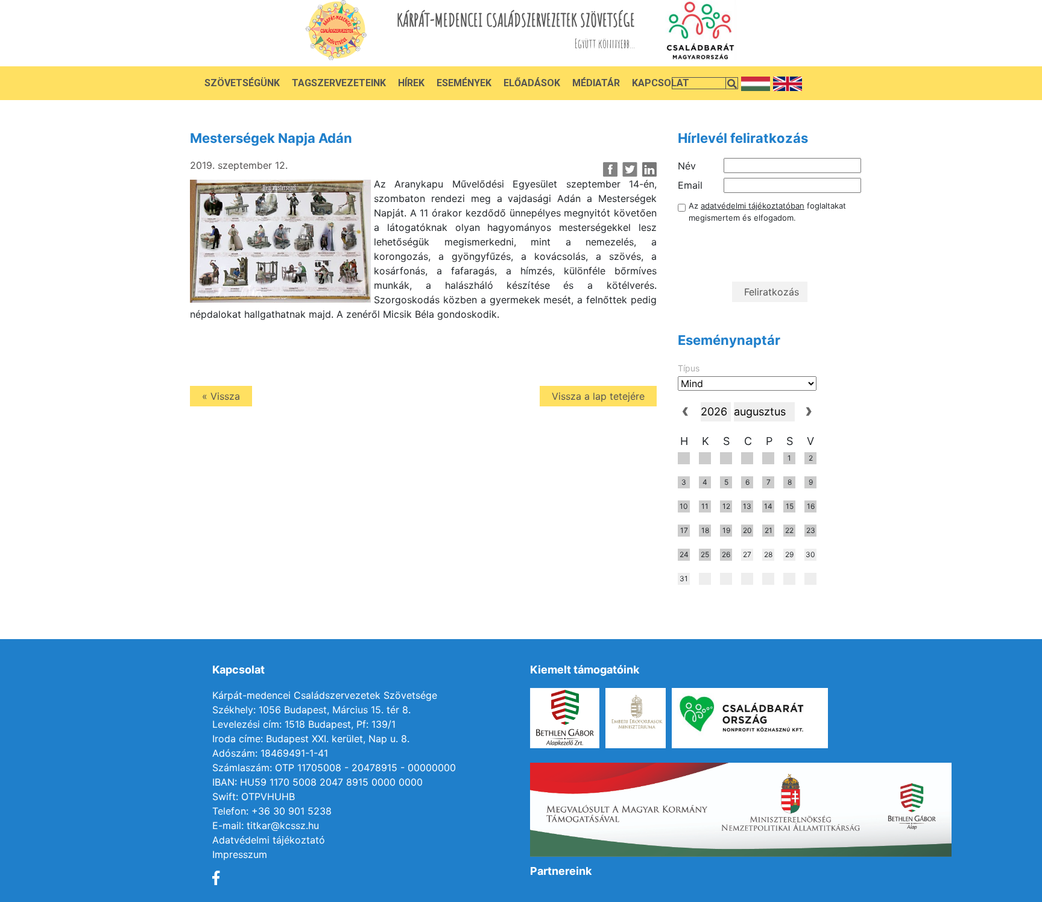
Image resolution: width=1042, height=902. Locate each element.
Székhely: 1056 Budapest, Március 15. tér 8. (311, 710)
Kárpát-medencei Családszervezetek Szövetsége (324, 695)
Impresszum (239, 854)
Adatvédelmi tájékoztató (268, 840)
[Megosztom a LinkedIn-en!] (649, 169)
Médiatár (596, 83)
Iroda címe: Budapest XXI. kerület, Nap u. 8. (310, 739)
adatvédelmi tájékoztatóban (752, 205)
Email (690, 185)
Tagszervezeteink (339, 83)
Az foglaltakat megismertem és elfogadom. (767, 211)
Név (687, 166)
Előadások (532, 83)
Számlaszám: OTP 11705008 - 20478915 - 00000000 (334, 768)
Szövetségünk (242, 83)
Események (464, 83)
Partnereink (561, 871)
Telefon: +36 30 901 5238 (272, 811)
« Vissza (221, 396)
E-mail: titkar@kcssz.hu (265, 825)
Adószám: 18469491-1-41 (270, 753)
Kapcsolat (660, 83)
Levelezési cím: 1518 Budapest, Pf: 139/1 (304, 724)
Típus (688, 368)
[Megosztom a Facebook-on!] (610, 169)
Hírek (411, 83)
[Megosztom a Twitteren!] (629, 169)
